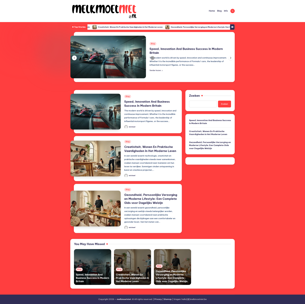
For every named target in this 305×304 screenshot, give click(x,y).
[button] (156, 70)
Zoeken (194, 95)
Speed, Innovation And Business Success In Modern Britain (210, 122)
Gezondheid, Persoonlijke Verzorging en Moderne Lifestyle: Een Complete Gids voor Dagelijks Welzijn (202, 27)
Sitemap (168, 299)
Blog (153, 44)
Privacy (158, 299)
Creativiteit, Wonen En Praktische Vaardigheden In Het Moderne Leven (115, 27)
